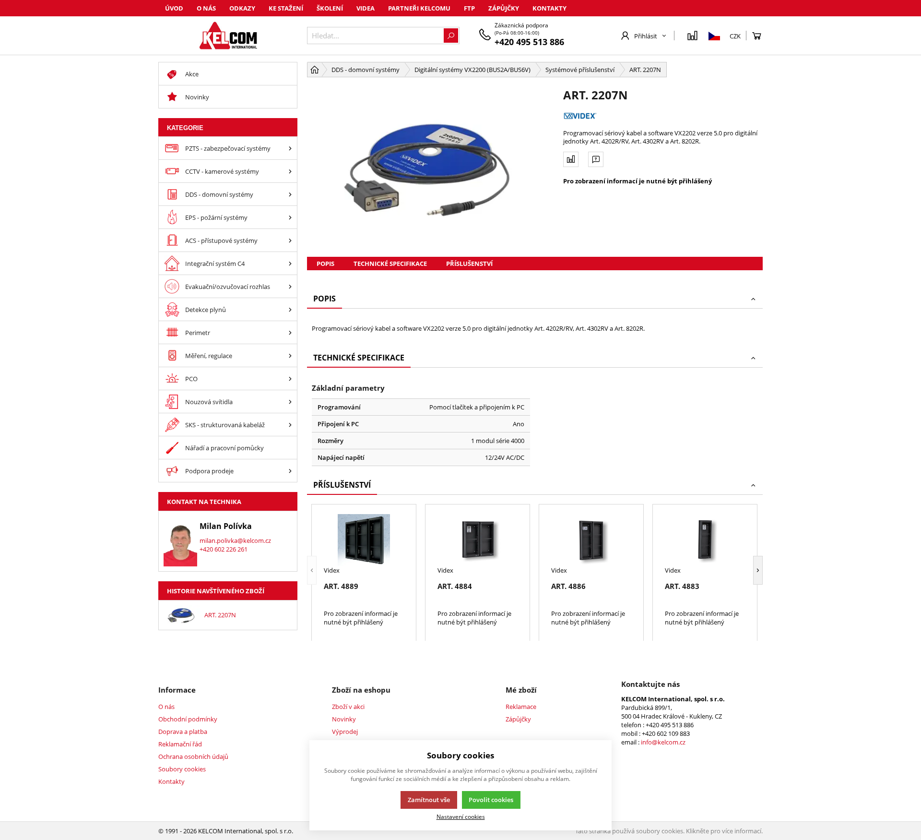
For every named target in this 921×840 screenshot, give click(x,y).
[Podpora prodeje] (290, 470)
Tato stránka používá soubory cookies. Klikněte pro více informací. (669, 831)
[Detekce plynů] (290, 309)
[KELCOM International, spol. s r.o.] (227, 35)
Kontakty (549, 8)
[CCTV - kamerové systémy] (290, 171)
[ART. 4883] (705, 540)
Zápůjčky (503, 8)
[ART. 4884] (477, 540)
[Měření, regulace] (290, 355)
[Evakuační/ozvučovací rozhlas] (290, 286)
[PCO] (290, 378)
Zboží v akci (348, 706)
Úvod (174, 8)
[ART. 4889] (364, 540)
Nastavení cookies (461, 816)
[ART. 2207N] (430, 167)
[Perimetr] (290, 332)
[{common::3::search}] (451, 35)
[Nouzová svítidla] (290, 401)
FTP (469, 8)
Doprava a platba (182, 731)
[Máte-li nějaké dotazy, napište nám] (595, 159)
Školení (330, 8)
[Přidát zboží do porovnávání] (571, 159)
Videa (365, 8)
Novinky (344, 719)
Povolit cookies (491, 799)
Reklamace (521, 706)
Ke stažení (286, 8)
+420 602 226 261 (224, 549)
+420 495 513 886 (529, 42)
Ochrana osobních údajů (193, 756)
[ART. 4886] (591, 540)
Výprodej (345, 731)
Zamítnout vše (429, 799)
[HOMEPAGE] (314, 69)
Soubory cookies (182, 769)
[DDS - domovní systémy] (290, 194)
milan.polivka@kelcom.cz (235, 540)
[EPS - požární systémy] (290, 217)
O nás (206, 8)
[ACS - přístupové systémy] (290, 240)
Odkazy (242, 8)
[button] (312, 570)
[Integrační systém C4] (290, 263)
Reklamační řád (180, 744)
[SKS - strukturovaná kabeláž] (290, 424)
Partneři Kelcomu (419, 8)
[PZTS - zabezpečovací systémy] (290, 148)
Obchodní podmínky (187, 719)
